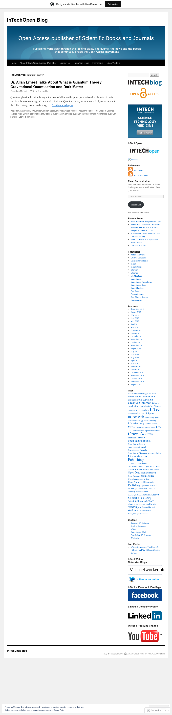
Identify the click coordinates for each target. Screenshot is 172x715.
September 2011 (137, 345)
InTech (39, 110)
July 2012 (135, 315)
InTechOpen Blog (27, 19)
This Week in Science (104, 110)
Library (141, 423)
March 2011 (135, 363)
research (153, 485)
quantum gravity (80, 113)
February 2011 (136, 366)
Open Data (134, 472)
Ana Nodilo (43, 91)
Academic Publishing (137, 393)
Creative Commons (138, 257)
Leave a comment (27, 116)
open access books (139, 440)
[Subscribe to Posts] (130, 170)
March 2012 (135, 327)
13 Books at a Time (138, 245)
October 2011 (136, 342)
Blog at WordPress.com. (113, 653)
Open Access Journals (137, 450)
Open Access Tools (138, 284)
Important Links (81, 62)
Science (154, 494)
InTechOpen (145, 413)
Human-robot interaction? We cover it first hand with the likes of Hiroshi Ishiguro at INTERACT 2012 (145, 227)
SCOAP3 (150, 500)
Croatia (156, 403)
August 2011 (136, 348)
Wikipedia (135, 538)
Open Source (133, 478)
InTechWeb (136, 416)
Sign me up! (136, 204)
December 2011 (137, 336)
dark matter (35, 113)
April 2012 (135, 324)
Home (13, 62)
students (133, 510)
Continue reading (62, 105)
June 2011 (135, 354)
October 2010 (136, 378)
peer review (144, 478)
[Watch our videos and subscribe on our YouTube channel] (145, 641)
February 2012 (136, 330)
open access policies (152, 453)
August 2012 (136, 312)
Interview (60, 110)
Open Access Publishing (137, 458)
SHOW (131, 507)
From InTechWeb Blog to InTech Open (146, 221)
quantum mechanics (97, 113)
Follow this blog (145, 572)
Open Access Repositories (141, 281)
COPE (139, 399)
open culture (154, 469)
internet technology (135, 420)
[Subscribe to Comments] (130, 175)
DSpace (157, 406)
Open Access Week (138, 532)
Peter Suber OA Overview (141, 535)
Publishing (134, 485)
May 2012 (135, 321)
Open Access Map (135, 453)
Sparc (138, 507)
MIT (130, 427)
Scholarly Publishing (135, 495)
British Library (142, 396)
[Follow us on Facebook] (145, 600)
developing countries (138, 406)
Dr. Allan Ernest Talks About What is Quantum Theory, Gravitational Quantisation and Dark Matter (56, 84)
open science (147, 476)
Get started (113, 4)
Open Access (71, 110)
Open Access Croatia (136, 444)
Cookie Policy (59, 709)
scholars (146, 494)
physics (68, 113)
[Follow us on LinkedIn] (145, 619)
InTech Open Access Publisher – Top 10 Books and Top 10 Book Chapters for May (145, 550)
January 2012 (136, 333)
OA (158, 426)
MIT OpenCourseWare (141, 427)
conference (132, 399)
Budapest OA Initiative (140, 522)
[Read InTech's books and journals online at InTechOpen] (145, 156)
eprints (130, 410)
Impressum (97, 62)
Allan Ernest (23, 113)
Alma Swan (151, 393)
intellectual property (152, 417)
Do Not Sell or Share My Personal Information (146, 653)
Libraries (134, 272)
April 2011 (135, 360)
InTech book (132, 413)
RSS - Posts (138, 170)
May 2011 (135, 357)
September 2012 (137, 309)
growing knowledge (141, 410)
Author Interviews (27, 110)
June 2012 (135, 318)
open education (148, 472)
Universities (143, 514)
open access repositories (137, 463)
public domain (147, 482)
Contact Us (65, 62)
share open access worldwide (142, 504)
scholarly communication (138, 491)
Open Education (137, 287)
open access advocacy (136, 437)
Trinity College (133, 514)
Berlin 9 (131, 396)
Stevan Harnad (148, 507)
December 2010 (137, 372)
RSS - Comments (141, 175)
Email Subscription (139, 181)
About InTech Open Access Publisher (38, 62)
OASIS (157, 430)
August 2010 (136, 384)
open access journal (137, 446)
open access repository (136, 466)
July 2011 (135, 351)
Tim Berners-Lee (144, 510)
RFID (130, 488)
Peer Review (136, 290)
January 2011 (136, 369)
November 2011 (137, 339)
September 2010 (137, 381)
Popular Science (86, 110)
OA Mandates (136, 275)
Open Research (134, 475)
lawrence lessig (150, 420)
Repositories (144, 485)
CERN (152, 396)
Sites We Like (113, 62)
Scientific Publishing (140, 498)
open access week (138, 469)
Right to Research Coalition (144, 488)
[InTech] (145, 137)
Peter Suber (134, 482)
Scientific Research (137, 500)
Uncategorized (136, 300)
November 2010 (137, 375)
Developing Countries (139, 260)
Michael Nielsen (151, 423)
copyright (148, 399)
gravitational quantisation (52, 113)
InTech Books (49, 110)
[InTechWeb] (145, 581)
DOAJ (150, 406)
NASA (153, 427)
